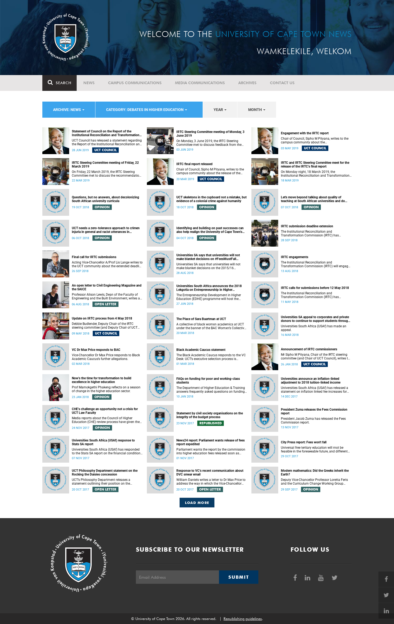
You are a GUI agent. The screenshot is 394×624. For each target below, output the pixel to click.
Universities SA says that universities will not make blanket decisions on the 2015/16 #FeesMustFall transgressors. (208, 266)
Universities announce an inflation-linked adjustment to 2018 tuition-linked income (310, 380)
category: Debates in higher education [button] (145, 109)
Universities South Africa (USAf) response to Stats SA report (103, 442)
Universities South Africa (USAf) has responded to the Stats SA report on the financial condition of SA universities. (106, 451)
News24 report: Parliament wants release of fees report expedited (210, 442)
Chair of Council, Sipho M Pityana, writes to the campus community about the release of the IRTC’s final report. (210, 171)
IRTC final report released (194, 164)
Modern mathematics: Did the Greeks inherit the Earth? (315, 472)
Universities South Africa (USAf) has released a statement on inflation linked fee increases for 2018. (314, 389)
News (89, 83)
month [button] (255, 109)
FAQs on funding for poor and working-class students (208, 380)
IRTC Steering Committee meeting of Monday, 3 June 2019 (210, 134)
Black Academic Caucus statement (200, 350)
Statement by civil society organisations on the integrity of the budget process (209, 415)
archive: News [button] (67, 109)
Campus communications (135, 83)
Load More (197, 502)
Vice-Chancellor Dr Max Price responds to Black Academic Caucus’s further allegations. (106, 357)
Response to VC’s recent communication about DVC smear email (209, 472)
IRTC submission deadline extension (307, 226)
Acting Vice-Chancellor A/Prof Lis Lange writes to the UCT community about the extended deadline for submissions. (107, 264)
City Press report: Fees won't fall (303, 442)
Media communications (200, 83)
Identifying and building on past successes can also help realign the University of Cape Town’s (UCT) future (210, 230)
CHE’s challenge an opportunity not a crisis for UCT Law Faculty (105, 411)
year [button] (219, 109)
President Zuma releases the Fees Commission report (314, 411)
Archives (247, 83)
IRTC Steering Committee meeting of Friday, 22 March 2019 (105, 164)
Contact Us (282, 83)
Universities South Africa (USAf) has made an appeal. (313, 328)
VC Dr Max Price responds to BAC (96, 350)
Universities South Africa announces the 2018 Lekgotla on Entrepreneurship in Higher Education (209, 288)
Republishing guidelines (243, 618)
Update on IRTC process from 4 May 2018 (102, 318)
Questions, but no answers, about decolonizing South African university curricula (105, 199)
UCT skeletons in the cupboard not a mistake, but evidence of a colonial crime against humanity (211, 199)
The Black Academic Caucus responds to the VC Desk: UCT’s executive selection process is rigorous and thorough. (211, 357)
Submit (238, 577)
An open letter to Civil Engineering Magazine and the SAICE (107, 287)
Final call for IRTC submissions (94, 257)
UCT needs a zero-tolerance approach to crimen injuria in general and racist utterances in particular (106, 230)
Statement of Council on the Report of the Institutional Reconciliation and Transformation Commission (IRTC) (105, 133)
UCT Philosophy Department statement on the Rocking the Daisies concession (104, 472)
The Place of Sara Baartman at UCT (201, 319)
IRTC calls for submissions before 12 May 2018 (315, 288)
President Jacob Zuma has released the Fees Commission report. (313, 420)
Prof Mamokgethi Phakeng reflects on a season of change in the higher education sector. (106, 389)
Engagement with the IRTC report (305, 133)
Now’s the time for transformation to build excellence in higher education (101, 380)
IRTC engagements (294, 257)
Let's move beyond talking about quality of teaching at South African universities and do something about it (313, 199)
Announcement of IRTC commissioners (309, 349)
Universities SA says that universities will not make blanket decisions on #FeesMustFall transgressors (208, 257)
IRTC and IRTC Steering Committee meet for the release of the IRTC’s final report (315, 164)
